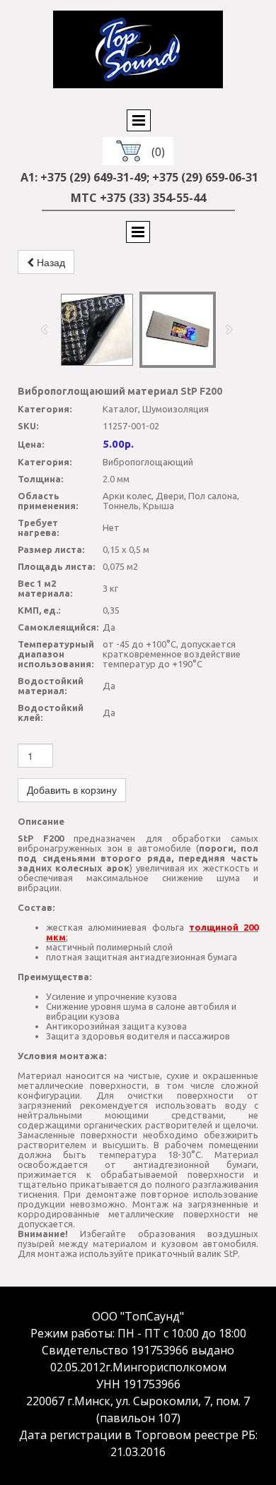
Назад (49, 262)
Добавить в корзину (72, 790)
